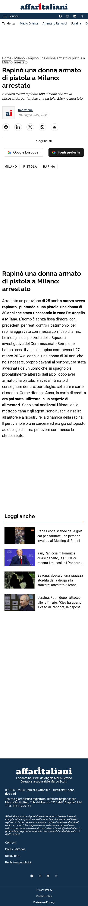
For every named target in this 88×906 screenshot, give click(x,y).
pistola (30, 166)
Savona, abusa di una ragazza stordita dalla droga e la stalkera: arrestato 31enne (60, 580)
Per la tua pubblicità (18, 862)
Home (6, 58)
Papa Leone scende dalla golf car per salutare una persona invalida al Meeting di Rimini (59, 536)
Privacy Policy (44, 890)
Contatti (10, 842)
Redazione (25, 110)
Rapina (49, 166)
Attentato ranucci (55, 23)
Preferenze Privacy (44, 902)
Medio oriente (29, 23)
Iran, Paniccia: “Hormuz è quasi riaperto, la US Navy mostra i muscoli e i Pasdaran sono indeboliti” (59, 558)
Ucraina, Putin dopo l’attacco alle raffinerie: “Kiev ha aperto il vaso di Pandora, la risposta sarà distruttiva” (59, 603)
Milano (19, 58)
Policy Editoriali (15, 849)
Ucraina (76, 23)
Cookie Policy (44, 896)
